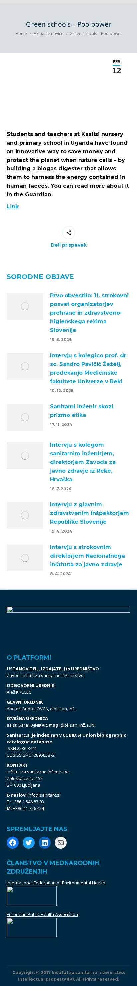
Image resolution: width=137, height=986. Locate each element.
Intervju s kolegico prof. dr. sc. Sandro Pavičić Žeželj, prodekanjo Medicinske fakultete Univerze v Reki (89, 368)
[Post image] (25, 306)
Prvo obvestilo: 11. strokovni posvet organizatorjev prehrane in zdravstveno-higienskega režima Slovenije (89, 312)
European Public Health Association (42, 914)
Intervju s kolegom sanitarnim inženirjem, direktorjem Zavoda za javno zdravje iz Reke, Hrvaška (83, 462)
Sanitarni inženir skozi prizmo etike (81, 410)
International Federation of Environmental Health (56, 883)
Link (13, 206)
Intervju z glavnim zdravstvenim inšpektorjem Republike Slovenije (89, 513)
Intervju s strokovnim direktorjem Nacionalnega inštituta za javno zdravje (87, 556)
